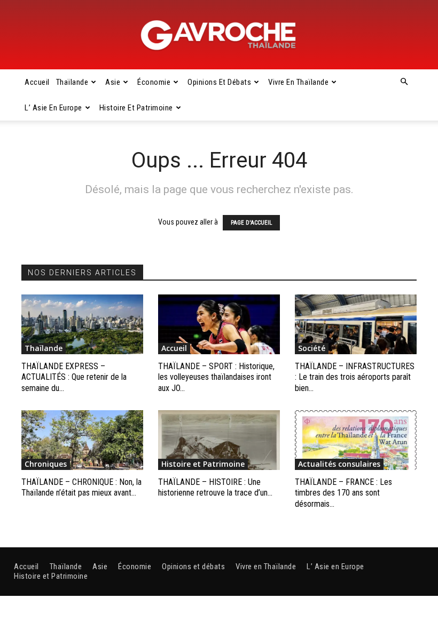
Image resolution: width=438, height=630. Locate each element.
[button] (404, 82)
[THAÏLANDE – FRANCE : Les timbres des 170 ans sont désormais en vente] (356, 440)
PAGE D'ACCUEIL (251, 222)
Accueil (37, 82)
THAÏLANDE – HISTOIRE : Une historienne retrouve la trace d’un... (215, 487)
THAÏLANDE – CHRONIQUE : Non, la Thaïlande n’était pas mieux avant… (81, 487)
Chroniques (46, 464)
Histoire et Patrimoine (136, 108)
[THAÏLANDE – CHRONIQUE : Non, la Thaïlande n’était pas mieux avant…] (82, 440)
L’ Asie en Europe (53, 108)
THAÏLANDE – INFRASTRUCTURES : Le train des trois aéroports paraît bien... (354, 377)
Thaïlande (72, 82)
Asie (112, 82)
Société (311, 348)
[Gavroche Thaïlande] (219, 35)
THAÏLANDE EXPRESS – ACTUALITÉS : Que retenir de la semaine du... (74, 377)
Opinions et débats (219, 82)
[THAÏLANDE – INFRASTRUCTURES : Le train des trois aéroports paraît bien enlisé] (356, 324)
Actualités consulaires (339, 464)
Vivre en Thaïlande (298, 82)
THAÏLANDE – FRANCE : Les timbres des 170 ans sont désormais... (343, 493)
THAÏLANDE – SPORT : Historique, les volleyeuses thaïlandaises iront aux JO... (216, 377)
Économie (153, 82)
